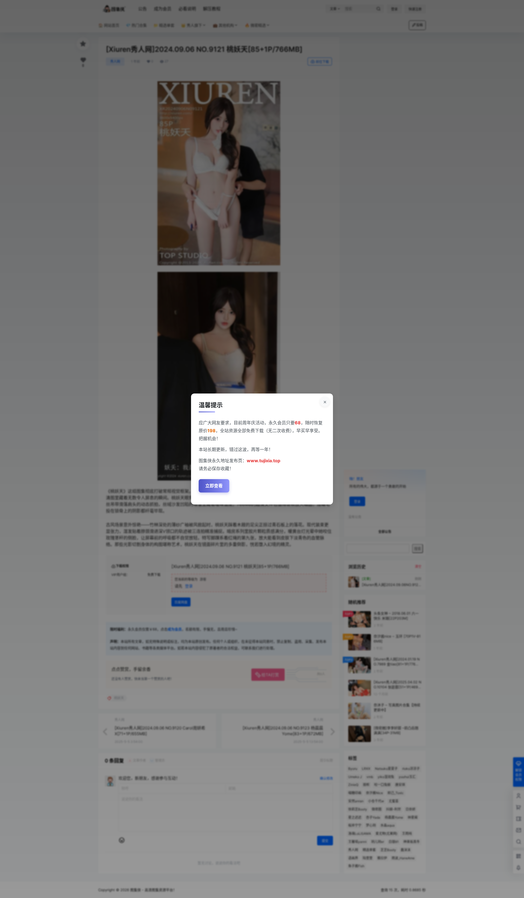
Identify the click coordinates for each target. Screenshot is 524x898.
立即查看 (214, 485)
